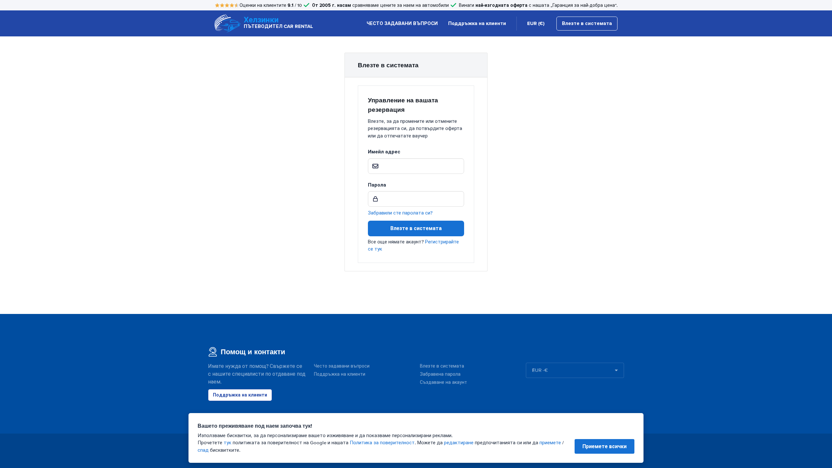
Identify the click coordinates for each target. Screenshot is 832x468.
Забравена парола (440, 374)
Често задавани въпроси (342, 366)
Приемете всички (604, 446)
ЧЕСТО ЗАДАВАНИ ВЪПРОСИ (402, 23)
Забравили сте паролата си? (400, 213)
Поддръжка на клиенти (477, 23)
